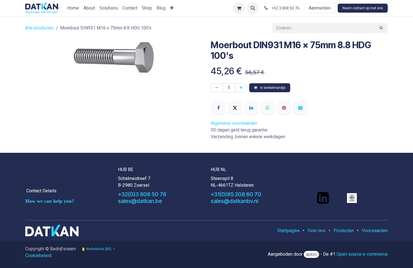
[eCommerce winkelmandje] (239, 8)
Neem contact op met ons (362, 8)
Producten (343, 230)
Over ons (316, 230)
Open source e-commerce (362, 254)
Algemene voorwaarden (234, 123)
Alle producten (39, 28)
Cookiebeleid (38, 255)
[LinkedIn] (251, 107)
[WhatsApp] (267, 107)
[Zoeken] (381, 28)
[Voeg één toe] (241, 87)
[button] (253, 8)
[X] (235, 107)
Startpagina (288, 230)
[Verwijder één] (217, 87)
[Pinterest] (284, 107)
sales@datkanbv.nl (234, 201)
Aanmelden (320, 8)
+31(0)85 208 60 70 (236, 194)
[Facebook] (218, 107)
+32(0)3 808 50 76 (142, 194)
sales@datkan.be (140, 201)
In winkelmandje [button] (272, 88)
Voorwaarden (375, 230)
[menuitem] (73, 8)
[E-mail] (300, 107)
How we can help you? (49, 201)
